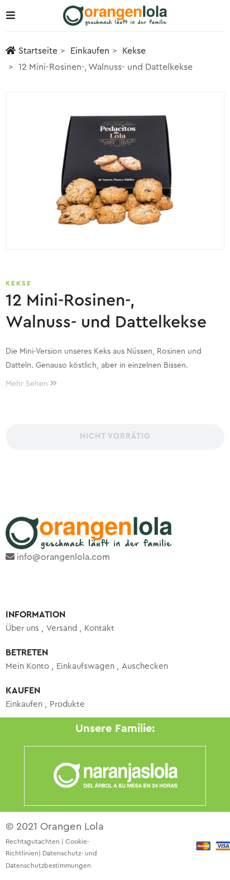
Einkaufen (89, 50)
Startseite (38, 50)
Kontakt (99, 628)
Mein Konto (27, 666)
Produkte (67, 704)
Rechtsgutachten (33, 841)
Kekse (134, 50)
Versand (61, 628)
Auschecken (145, 666)
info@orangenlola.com (62, 557)
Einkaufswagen (85, 666)
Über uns (22, 628)
